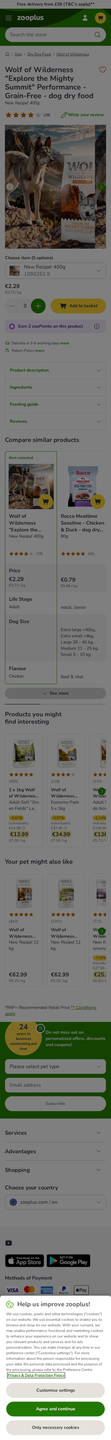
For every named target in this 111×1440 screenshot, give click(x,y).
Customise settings (55, 1390)
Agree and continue (55, 1409)
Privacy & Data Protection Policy (36, 1375)
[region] (55, 1368)
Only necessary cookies (55, 1427)
